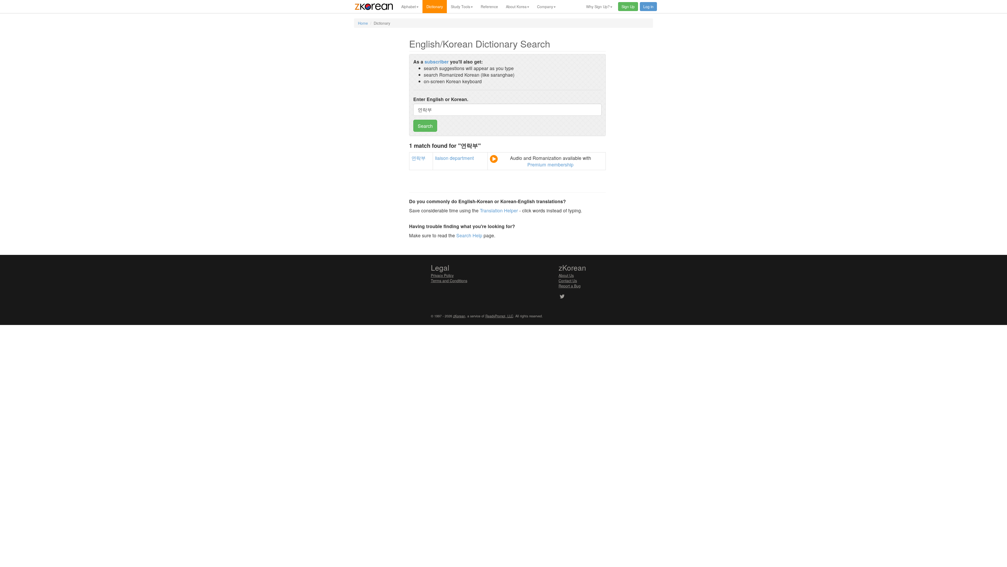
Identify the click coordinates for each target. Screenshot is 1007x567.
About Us (566, 275)
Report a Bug (570, 285)
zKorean (459, 316)
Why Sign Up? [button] (598, 6)
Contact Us (568, 280)
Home (363, 23)
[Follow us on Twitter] (562, 297)
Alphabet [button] (408, 6)
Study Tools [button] (460, 6)
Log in (648, 6)
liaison (441, 158)
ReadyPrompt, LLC (499, 316)
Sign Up (628, 6)
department (462, 158)
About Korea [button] (516, 6)
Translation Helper (499, 210)
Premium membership (550, 164)
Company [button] (545, 6)
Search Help (469, 235)
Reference (489, 6)
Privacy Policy (442, 275)
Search (425, 125)
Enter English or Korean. (440, 99)
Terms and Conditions (449, 280)
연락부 (418, 158)
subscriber (437, 61)
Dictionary (434, 6)
